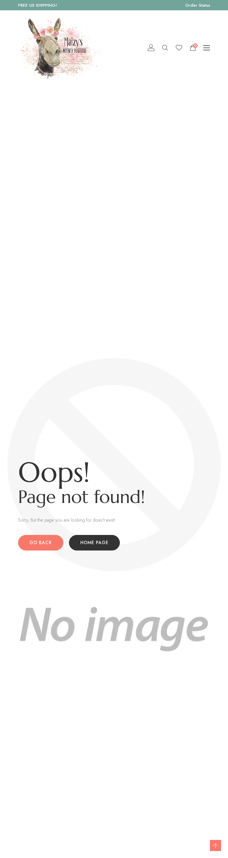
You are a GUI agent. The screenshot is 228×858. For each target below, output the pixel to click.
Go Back (40, 542)
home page (94, 542)
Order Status (197, 5)
